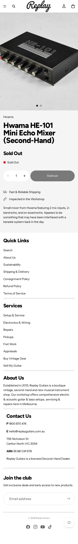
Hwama (8, 117)
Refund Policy (12, 286)
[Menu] (5, 6)
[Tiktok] (49, 526)
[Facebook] (28, 526)
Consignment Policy (16, 279)
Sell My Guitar (12, 365)
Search (7, 250)
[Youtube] (42, 526)
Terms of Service (14, 293)
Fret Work (9, 344)
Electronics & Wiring (16, 322)
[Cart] (73, 6)
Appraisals (10, 351)
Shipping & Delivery (16, 272)
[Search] (13, 6)
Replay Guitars (43, 518)
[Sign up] (68, 498)
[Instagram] (35, 526)
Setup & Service (14, 315)
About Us (9, 257)
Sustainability (12, 264)
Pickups (8, 337)
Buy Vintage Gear (14, 358)
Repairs (8, 330)
